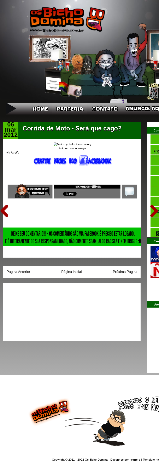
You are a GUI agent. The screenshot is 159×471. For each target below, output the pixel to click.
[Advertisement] (32, 310)
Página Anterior (18, 272)
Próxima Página (125, 272)
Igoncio (135, 459)
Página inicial (71, 272)
